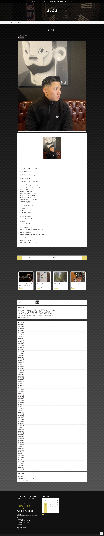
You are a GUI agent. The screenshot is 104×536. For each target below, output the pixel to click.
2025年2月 (21, 357)
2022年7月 (21, 416)
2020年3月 (21, 467)
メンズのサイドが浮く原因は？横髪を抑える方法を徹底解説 (34, 312)
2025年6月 (21, 349)
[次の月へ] (57, 499)
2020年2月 (21, 469)
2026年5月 (21, 330)
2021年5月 (21, 440)
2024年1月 (21, 381)
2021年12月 (21, 427)
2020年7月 (21, 459)
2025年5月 (21, 351)
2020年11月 (21, 452)
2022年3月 (21, 421)
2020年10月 (21, 454)
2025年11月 (21, 340)
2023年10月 (21, 387)
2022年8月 (21, 414)
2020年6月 (21, 461)
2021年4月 (21, 442)
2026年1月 (21, 336)
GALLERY (50, 1)
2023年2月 (21, 402)
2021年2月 (21, 446)
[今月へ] (55, 499)
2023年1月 (21, 404)
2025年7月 (21, 347)
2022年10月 (21, 410)
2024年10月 (21, 364)
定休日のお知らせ (23, 317)
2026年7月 (21, 326)
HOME (34, 1)
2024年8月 (21, 368)
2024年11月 (21, 362)
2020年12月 (21, 450)
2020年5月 (21, 463)
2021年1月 (21, 448)
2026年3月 (21, 332)
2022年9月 (21, 412)
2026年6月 (21, 328)
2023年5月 (21, 397)
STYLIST (56, 1)
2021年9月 (21, 433)
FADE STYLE (63, 1)
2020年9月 (21, 455)
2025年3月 (21, 355)
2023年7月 (21, 393)
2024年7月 (21, 370)
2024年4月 (21, 376)
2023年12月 (21, 383)
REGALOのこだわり (23, 480)
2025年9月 (21, 343)
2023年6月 (21, 395)
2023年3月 (21, 400)
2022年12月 (21, 406)
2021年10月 (21, 431)
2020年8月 (21, 457)
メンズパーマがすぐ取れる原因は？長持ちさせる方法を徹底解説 (35, 315)
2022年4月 (21, 419)
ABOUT (39, 1)
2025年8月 (21, 345)
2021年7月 (21, 436)
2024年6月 (21, 372)
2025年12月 (21, 338)
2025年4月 (21, 353)
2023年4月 (21, 398)
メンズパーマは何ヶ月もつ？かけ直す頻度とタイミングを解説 (35, 314)
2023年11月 (21, 385)
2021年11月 (21, 429)
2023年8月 (21, 391)
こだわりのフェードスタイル (26, 478)
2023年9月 (21, 389)
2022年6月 (21, 417)
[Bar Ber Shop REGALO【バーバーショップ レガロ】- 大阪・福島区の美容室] (101, 533)
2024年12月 (21, 361)
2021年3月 (21, 444)
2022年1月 (21, 425)
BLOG (70, 1)
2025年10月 (21, 342)
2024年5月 (21, 374)
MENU (44, 1)
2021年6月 (21, 438)
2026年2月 (21, 334)
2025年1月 (21, 359)
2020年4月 (21, 465)
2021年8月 (21, 435)
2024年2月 (21, 380)
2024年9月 (21, 366)
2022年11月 (21, 408)
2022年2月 (21, 423)
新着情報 (20, 476)
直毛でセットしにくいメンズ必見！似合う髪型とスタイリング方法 (36, 310)
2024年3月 (21, 378)
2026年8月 (21, 325)
